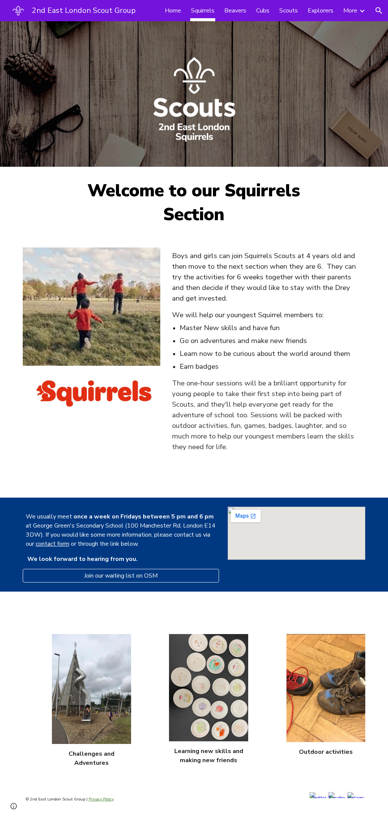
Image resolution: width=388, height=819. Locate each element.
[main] (194, 202)
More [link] (350, 10)
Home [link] (173, 10)
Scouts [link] (288, 10)
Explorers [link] (320, 10)
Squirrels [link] (202, 10)
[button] (379, 11)
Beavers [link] (235, 10)
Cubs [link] (262, 10)
